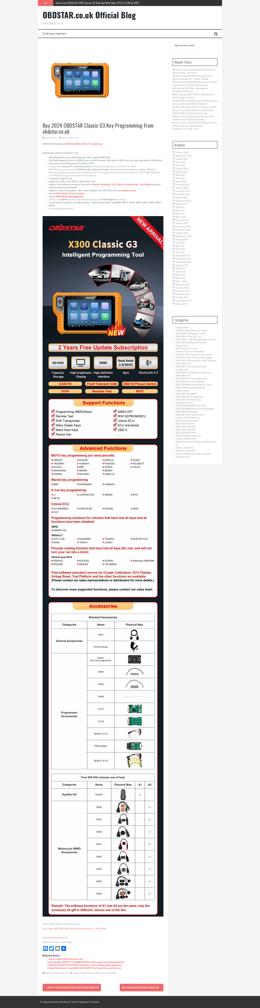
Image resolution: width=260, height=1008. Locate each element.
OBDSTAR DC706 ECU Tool (188, 336)
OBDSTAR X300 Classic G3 (56, 973)
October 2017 (181, 297)
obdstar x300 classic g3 (83, 973)
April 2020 (180, 249)
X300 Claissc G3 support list (69, 196)
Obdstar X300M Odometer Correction (193, 454)
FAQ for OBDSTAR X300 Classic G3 (66, 959)
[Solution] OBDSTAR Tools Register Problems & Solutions (84, 3)
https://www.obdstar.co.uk (55, 937)
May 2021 (180, 210)
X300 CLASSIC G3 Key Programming (84, 144)
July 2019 (180, 252)
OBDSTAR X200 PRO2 (186, 433)
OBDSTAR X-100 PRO (186, 427)
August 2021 (181, 204)
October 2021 (181, 197)
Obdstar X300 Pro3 (185, 448)
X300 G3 (112, 973)
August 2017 (181, 304)
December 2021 (183, 191)
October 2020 (181, 233)
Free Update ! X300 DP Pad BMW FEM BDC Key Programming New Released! (86, 962)
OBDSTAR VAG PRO (185, 424)
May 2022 (180, 175)
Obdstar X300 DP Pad (186, 439)
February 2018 (182, 284)
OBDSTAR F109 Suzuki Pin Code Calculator (196, 360)
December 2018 (183, 255)
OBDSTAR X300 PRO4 (186, 451)
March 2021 (181, 217)
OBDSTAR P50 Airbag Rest (188, 400)
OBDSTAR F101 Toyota (186, 348)
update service (128, 190)
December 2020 (183, 226)
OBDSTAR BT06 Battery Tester (190, 333)
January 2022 (182, 188)
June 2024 (180, 162)
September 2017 (183, 301)
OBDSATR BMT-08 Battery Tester (191, 330)
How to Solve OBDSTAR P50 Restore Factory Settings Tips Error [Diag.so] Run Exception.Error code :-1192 (195, 126)
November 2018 (183, 259)
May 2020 (180, 246)
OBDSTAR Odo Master (186, 393)
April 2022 (180, 178)
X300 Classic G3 (101, 973)
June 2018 (180, 272)
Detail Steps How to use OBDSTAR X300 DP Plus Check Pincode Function (85, 968)
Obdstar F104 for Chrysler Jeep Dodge (194, 354)
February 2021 (182, 220)
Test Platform (146, 184)
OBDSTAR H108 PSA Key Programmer (194, 372)
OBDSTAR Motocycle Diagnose (190, 381)
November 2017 (183, 294)
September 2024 (183, 156)
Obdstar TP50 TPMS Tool (188, 418)
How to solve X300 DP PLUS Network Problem (72, 987)
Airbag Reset (131, 184)
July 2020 (180, 243)
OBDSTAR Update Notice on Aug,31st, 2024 (195, 107)
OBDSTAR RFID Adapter (187, 412)
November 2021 (183, 194)
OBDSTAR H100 (183, 363)
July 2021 (180, 207)
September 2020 (183, 236)
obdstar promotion (184, 403)
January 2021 (182, 223)
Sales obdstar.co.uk (70, 138)
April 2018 (180, 278)
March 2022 (181, 181)
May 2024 (180, 165)
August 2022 (181, 172)
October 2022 (181, 168)
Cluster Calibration (101, 184)
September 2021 (183, 201)
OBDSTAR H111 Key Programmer (191, 378)
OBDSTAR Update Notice (187, 421)
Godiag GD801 (182, 327)
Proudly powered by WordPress (55, 1002)
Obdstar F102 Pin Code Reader (190, 351)
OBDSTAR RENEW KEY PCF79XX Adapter (195, 409)
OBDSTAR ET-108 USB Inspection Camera (195, 339)
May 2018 (180, 275)
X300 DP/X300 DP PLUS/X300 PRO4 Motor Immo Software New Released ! (85, 965)
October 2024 (181, 152)
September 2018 (183, 262)
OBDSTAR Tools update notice (190, 415)
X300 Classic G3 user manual (69, 193)
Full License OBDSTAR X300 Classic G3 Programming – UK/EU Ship (74, 928)
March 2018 (181, 281)
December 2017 (183, 291)
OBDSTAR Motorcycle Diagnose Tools (193, 384)
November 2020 (183, 230)
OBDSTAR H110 (183, 375)
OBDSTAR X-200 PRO (186, 430)
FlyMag (82, 1002)
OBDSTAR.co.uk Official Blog (89, 15)
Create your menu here (54, 33)
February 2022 (182, 184)
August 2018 (181, 265)
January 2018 (182, 288)
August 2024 (181, 159)
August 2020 (181, 239)
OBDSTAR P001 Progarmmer (189, 397)
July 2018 (180, 268)
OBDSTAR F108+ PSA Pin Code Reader (194, 357)
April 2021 (180, 213)
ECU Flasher (118, 184)
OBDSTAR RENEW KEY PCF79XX (191, 406)
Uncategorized (183, 457)
